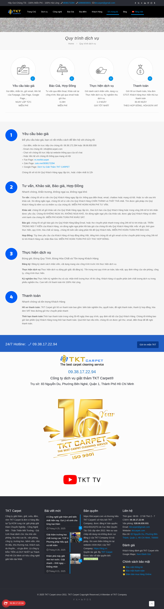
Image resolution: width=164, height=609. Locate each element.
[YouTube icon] (142, 3)
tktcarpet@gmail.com (105, 3)
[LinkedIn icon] (145, 3)
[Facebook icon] (135, 3)
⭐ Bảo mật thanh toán (134, 570)
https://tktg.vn (100, 548)
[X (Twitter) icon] (139, 3)
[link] (82, 480)
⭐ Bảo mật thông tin (133, 567)
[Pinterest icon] (148, 3)
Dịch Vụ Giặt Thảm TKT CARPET (54, 167)
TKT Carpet (106, 552)
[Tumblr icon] (155, 3)
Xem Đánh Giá (144, 554)
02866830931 (84, 3)
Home (71, 43)
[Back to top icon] (151, 603)
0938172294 (68, 3)
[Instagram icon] (151, 3)
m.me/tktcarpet (41, 160)
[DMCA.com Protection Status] (91, 559)
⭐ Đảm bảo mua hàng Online (137, 574)
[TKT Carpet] (14, 12)
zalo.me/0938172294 (45, 163)
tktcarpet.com (138, 530)
